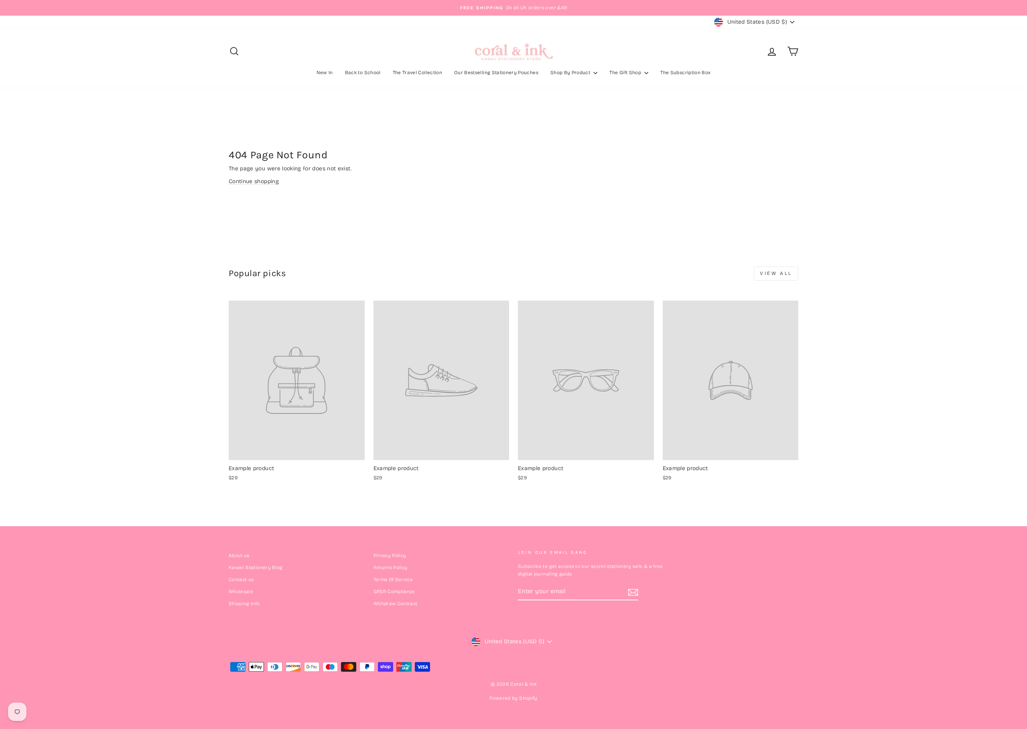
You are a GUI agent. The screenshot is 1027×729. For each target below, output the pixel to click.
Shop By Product (571, 72)
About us (239, 555)
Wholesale (241, 591)
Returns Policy (390, 567)
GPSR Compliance (394, 591)
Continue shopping (254, 181)
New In (325, 72)
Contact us (241, 579)
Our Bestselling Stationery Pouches (496, 72)
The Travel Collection (417, 72)
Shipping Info (244, 603)
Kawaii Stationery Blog (256, 567)
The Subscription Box (685, 72)
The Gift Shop (625, 72)
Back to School (363, 72)
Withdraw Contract (395, 603)
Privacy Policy (389, 555)
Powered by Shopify (513, 698)
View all (776, 273)
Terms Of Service (393, 579)
